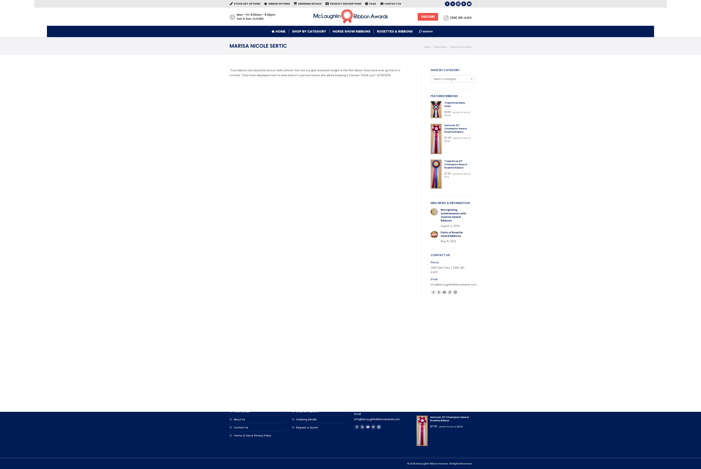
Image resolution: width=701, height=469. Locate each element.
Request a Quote (307, 427)
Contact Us (241, 427)
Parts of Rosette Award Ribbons (452, 234)
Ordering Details (306, 419)
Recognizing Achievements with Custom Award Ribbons (453, 215)
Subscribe (428, 16)
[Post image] (434, 211)
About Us (239, 419)
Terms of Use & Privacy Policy (252, 435)
